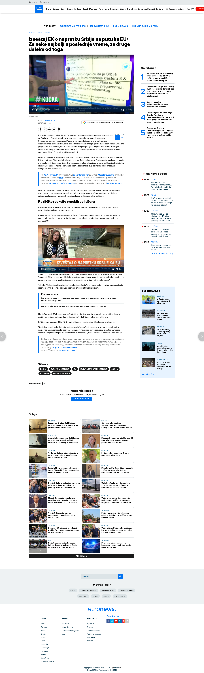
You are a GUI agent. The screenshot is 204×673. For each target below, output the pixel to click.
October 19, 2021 (115, 183)
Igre (63, 634)
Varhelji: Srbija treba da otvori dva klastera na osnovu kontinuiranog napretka (73, 306)
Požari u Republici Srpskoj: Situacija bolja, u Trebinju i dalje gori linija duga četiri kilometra (161, 186)
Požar (72, 590)
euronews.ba (151, 290)
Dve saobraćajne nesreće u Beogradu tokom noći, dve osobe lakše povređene (116, 545)
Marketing (91, 637)
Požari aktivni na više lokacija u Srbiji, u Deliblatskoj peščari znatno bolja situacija (117, 515)
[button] (82, 85)
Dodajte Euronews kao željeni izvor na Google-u (105, 122)
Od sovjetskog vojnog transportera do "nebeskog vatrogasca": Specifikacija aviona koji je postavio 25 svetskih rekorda (116, 425)
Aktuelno (52, 436)
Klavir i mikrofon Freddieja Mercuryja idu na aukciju (164, 365)
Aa (117, 137)
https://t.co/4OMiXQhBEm (65, 347)
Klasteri (44, 373)
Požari (95, 596)
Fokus (153, 195)
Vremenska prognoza (70, 631)
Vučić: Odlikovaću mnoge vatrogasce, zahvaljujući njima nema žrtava (61, 515)
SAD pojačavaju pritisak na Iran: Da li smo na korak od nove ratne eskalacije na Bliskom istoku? (162, 201)
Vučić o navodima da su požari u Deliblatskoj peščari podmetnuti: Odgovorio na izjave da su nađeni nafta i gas (116, 500)
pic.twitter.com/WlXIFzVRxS (62, 183)
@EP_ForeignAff (50, 175)
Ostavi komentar (81, 399)
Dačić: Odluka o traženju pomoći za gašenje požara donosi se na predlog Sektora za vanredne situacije (64, 485)
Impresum (90, 624)
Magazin (93, 9)
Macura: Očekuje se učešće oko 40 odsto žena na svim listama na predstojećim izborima (117, 440)
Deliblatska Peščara (88, 590)
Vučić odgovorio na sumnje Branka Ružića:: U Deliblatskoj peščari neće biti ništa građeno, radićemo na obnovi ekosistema (160, 117)
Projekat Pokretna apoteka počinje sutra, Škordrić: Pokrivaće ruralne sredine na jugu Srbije (64, 470)
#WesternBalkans (106, 175)
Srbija (48, 9)
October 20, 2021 (67, 350)
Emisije (159, 9)
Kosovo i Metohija (99, 26)
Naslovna (32, 33)
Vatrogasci (83, 596)
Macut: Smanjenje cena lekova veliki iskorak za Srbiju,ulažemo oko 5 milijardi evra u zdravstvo (62, 500)
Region (154, 179)
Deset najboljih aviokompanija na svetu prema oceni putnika (158, 104)
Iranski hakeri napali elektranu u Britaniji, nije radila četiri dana (165, 349)
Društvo (51, 421)
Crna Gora (132, 9)
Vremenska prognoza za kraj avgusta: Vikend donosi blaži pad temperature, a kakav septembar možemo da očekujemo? (160, 91)
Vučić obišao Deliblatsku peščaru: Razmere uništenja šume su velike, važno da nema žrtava (116, 530)
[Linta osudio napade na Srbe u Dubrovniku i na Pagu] (91, 456)
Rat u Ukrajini (120, 26)
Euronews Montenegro (73, 26)
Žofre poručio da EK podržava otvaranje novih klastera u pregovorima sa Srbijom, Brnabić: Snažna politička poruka (79, 299)
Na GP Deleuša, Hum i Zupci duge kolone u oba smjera (164, 333)
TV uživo (65, 624)
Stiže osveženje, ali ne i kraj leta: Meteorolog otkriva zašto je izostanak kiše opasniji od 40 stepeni (160, 77)
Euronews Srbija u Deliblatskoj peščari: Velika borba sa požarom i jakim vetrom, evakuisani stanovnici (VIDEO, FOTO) (63, 425)
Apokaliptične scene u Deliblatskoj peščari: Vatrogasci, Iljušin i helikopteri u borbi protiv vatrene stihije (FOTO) (63, 440)
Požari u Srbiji (120, 596)
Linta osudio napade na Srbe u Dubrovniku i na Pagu (115, 454)
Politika (47, 33)
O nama (90, 627)
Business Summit (146, 9)
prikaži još (81, 556)
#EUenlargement (81, 175)
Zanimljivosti (162, 360)
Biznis (70, 9)
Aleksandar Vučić (127, 590)
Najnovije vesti (67, 627)
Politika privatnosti (94, 634)
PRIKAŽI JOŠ (147, 374)
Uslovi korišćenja (93, 631)
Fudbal (106, 596)
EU (75, 369)
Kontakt (90, 641)
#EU (61, 177)
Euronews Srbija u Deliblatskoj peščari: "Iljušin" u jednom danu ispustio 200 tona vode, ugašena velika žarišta (160, 133)
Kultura (77, 9)
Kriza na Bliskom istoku (145, 26)
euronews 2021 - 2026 (101, 668)
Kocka (43, 369)
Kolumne (114, 9)
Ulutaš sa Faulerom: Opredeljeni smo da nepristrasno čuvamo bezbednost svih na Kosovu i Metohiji (115, 485)
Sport (85, 9)
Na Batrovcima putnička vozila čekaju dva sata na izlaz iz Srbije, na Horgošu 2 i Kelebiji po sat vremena (63, 545)
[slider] (81, 106)
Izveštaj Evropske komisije (93, 369)
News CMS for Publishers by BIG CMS (102, 670)
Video (123, 9)
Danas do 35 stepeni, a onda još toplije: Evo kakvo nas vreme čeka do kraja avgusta (63, 530)
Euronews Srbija (108, 590)
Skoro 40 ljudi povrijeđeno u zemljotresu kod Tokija (163, 316)
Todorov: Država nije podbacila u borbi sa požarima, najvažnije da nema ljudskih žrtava (63, 455)
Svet (63, 9)
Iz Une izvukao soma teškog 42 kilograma (163, 301)
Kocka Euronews (61, 373)
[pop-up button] (126, 110)
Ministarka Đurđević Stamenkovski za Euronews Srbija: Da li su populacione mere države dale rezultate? (117, 470)
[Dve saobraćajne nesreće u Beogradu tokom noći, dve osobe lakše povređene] (91, 545)
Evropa (56, 9)
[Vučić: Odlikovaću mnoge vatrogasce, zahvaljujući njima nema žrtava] (38, 516)
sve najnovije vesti (161, 254)
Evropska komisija (60, 369)
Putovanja (104, 9)
